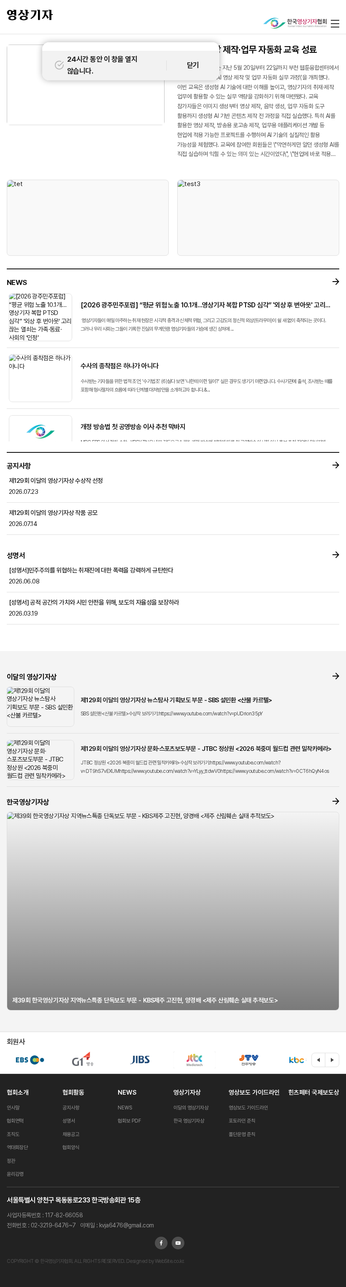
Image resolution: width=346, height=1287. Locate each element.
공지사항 (70, 1108)
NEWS (127, 1092)
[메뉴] (335, 23)
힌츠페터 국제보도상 (313, 1092)
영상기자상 (187, 1092)
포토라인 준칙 (242, 1121)
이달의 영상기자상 (190, 1108)
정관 (11, 1161)
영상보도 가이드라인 (254, 1092)
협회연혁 (15, 1121)
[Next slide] (332, 1060)
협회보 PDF (129, 1121)
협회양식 (70, 1147)
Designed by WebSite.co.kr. (154, 1261)
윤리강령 (15, 1174)
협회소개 (18, 1092)
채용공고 (70, 1134)
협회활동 (73, 1092)
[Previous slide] (318, 1060)
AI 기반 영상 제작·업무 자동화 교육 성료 (247, 49)
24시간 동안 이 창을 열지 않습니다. (102, 65)
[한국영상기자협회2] (295, 23)
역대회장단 (17, 1147)
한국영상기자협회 (30, 14)
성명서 (68, 1121)
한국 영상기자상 (188, 1121)
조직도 (13, 1134)
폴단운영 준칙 (242, 1134)
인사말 (13, 1108)
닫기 (193, 65)
